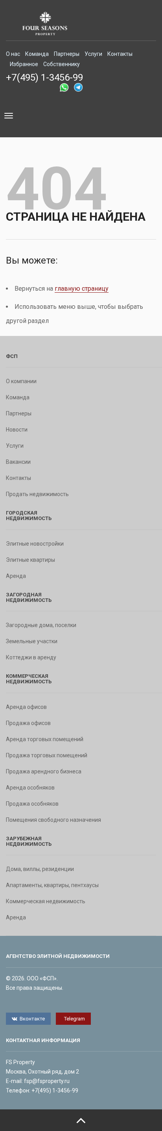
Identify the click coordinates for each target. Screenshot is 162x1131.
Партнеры (66, 54)
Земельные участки (31, 641)
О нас (13, 54)
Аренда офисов (26, 707)
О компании (21, 381)
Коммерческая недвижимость (45, 901)
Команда (37, 54)
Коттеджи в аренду (31, 657)
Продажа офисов (28, 723)
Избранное (24, 64)
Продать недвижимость (37, 494)
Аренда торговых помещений (44, 739)
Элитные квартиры (30, 560)
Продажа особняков (32, 804)
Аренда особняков (30, 787)
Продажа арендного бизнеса (43, 771)
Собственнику (61, 64)
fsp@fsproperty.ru (47, 1081)
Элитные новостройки (35, 544)
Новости (17, 429)
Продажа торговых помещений (46, 755)
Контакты (120, 54)
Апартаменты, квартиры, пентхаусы (52, 885)
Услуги (93, 54)
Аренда (16, 576)
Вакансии (18, 462)
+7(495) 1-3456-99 (44, 77)
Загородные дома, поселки (41, 625)
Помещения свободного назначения (53, 820)
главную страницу (82, 288)
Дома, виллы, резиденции (40, 869)
